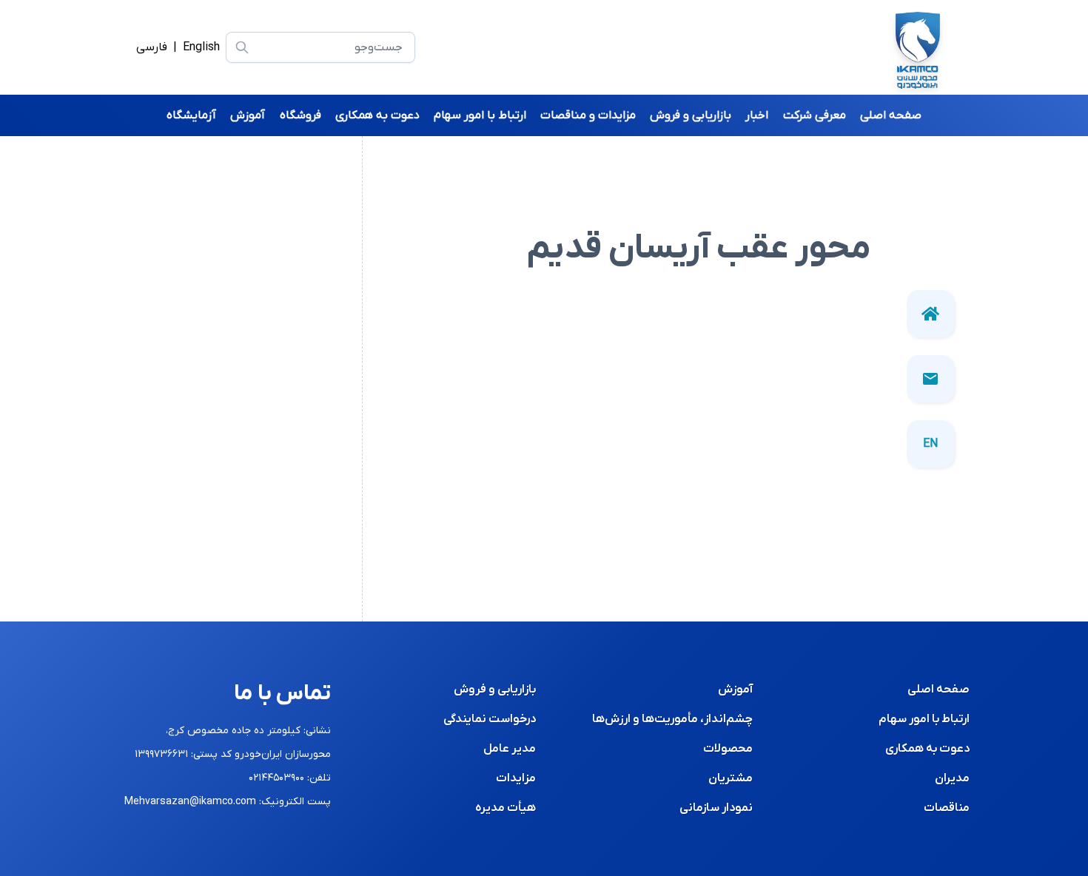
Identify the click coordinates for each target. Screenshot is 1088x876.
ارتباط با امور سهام (924, 719)
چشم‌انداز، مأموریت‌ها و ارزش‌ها (672, 719)
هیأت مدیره (505, 808)
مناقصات (947, 808)
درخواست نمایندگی (489, 719)
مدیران (952, 778)
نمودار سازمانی (716, 808)
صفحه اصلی (938, 689)
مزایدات (516, 778)
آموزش (735, 689)
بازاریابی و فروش (495, 689)
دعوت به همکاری (927, 748)
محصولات (728, 748)
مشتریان (730, 778)
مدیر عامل (509, 748)
